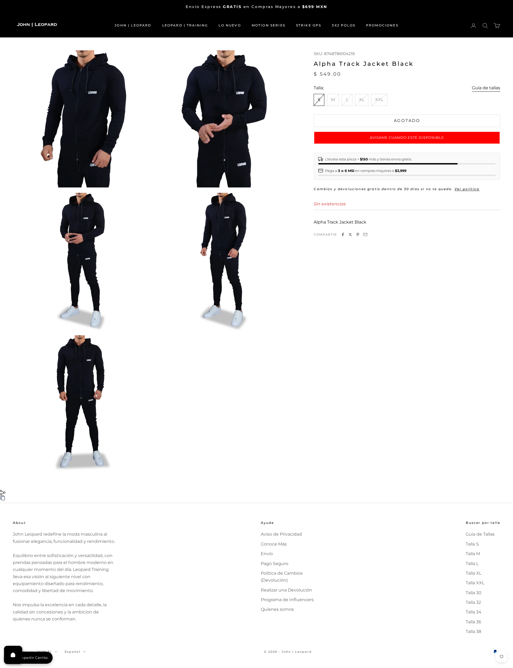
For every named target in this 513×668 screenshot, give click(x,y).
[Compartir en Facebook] (343, 234)
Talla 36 (473, 621)
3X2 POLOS (343, 25)
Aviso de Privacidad (281, 534)
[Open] (13, 655)
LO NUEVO (230, 25)
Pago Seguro (274, 563)
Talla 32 (473, 602)
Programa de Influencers (287, 599)
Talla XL (473, 573)
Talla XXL (475, 582)
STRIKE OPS (308, 25)
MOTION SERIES (268, 25)
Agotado (407, 120)
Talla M (473, 553)
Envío (267, 553)
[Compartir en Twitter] (350, 234)
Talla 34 (473, 612)
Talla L (472, 563)
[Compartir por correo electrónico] (365, 234)
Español (72, 652)
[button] (407, 137)
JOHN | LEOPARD (133, 25)
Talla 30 (473, 592)
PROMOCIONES (382, 25)
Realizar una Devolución (286, 590)
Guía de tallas (486, 87)
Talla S (472, 544)
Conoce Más (274, 544)
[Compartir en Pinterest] (358, 234)
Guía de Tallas (480, 534)
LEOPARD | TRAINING (185, 25)
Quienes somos (277, 609)
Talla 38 (473, 631)
